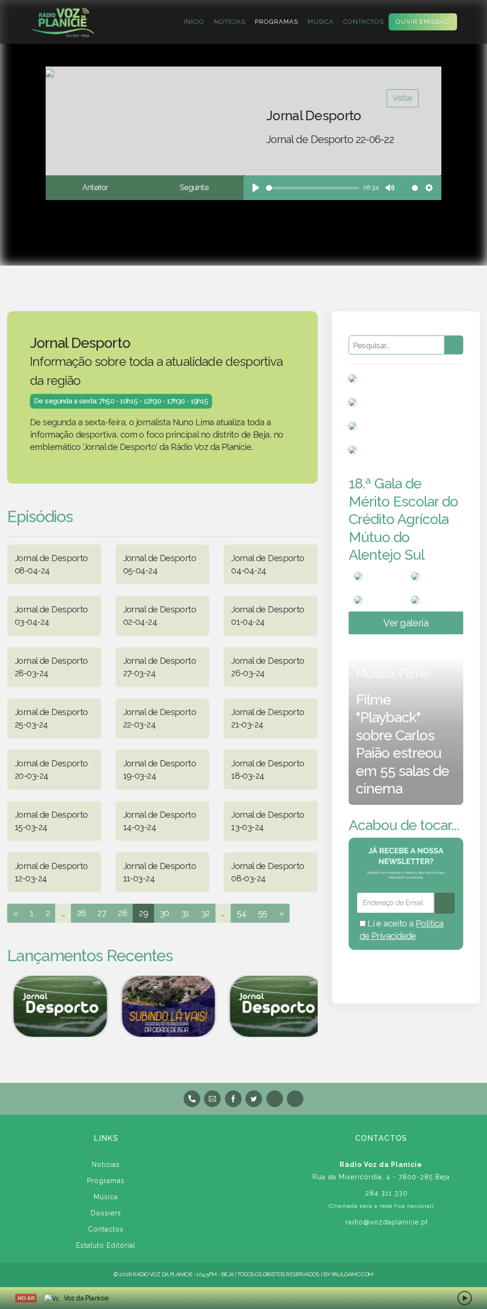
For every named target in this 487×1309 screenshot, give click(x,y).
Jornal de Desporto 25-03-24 (51, 718)
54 (241, 913)
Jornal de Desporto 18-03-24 (267, 769)
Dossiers (106, 1213)
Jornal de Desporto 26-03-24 (267, 667)
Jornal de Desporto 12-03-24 (51, 872)
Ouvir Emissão (423, 21)
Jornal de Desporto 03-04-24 (51, 615)
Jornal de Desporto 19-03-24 (159, 769)
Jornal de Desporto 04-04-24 (267, 564)
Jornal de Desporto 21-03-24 (267, 718)
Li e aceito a (402, 929)
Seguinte (194, 187)
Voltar (402, 98)
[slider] (312, 187)
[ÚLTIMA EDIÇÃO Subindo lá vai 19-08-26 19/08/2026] (163, 1006)
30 (164, 913)
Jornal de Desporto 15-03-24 (51, 821)
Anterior (94, 187)
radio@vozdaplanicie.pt (386, 1222)
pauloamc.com (352, 1274)
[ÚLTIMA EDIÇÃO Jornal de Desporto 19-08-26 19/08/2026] (55, 1006)
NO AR (26, 1298)
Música (321, 21)
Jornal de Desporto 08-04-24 (51, 564)
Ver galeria (405, 623)
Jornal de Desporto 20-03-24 (51, 769)
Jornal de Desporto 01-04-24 (267, 615)
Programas (276, 21)
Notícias (229, 21)
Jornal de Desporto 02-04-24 (159, 615)
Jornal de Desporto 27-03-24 (159, 667)
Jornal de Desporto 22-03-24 (159, 718)
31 (185, 913)
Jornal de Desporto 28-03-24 (51, 667)
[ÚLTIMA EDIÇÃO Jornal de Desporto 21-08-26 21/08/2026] (272, 1006)
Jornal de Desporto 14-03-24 (159, 821)
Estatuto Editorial (106, 1245)
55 (262, 913)
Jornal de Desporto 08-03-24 (267, 872)
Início (194, 21)
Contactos (363, 21)
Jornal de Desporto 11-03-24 (159, 872)
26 (81, 913)
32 (205, 913)
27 (101, 913)
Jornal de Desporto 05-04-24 (159, 564)
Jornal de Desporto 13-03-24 (267, 821)
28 (122, 913)
